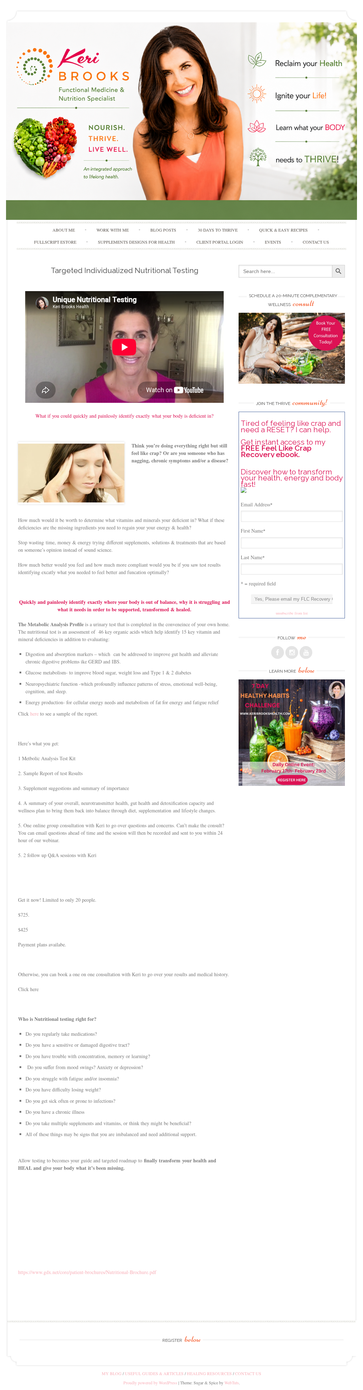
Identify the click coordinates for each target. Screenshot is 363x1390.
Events (273, 242)
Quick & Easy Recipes (283, 230)
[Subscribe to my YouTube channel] (306, 652)
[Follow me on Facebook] (277, 652)
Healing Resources (209, 1373)
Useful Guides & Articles (154, 1373)
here (34, 713)
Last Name (253, 557)
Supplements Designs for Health (136, 242)
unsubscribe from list (292, 613)
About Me (63, 230)
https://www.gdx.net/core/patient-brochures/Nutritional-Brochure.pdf (87, 1272)
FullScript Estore (55, 242)
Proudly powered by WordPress (150, 1382)
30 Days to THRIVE (218, 230)
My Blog (112, 1373)
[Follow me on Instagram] (291, 652)
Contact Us (316, 242)
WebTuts (231, 1382)
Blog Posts (163, 230)
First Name (253, 530)
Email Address (257, 504)
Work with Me (112, 230)
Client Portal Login (219, 242)
